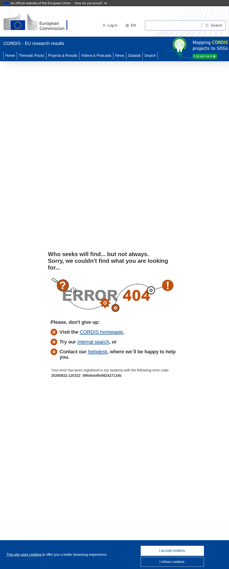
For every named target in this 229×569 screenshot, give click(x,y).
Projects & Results (62, 55)
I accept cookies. (172, 550)
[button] (131, 25)
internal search (93, 342)
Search (150, 55)
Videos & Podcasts (96, 55)
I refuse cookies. (172, 562)
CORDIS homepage (101, 332)
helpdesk (97, 351)
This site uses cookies (24, 554)
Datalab (134, 55)
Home (10, 55)
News (119, 55)
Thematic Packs (31, 55)
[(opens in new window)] (39, 22)
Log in (112, 25)
